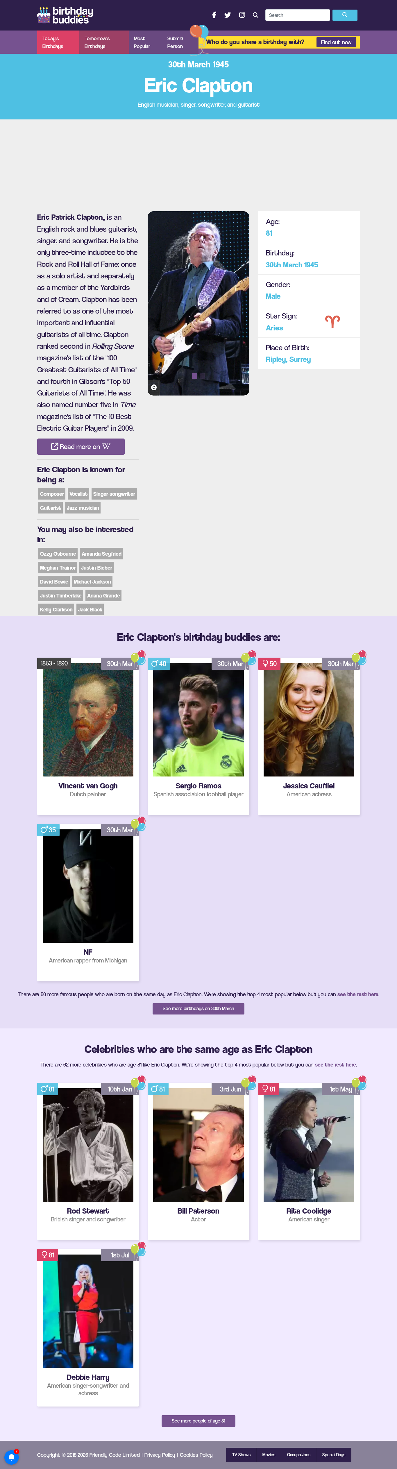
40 (162, 663)
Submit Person (175, 42)
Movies (268, 1454)
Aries (274, 327)
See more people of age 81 (198, 1421)
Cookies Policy (196, 1455)
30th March (284, 264)
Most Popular (142, 42)
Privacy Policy (159, 1455)
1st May (341, 1089)
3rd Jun (230, 1089)
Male (273, 295)
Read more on (80, 447)
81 (269, 232)
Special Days (333, 1454)
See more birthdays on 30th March (198, 1008)
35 (52, 830)
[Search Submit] (344, 15)
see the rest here (357, 994)
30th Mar (120, 663)
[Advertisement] (198, 163)
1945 (311, 264)
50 (273, 663)
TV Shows (241, 1454)
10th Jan (120, 1089)
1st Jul (120, 1255)
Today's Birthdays (52, 42)
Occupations (298, 1454)
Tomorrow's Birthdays (97, 42)
